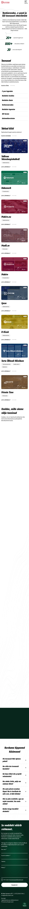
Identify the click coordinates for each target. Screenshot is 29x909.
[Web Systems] (5, 2)
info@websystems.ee (7, 895)
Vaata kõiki (5, 85)
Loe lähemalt (6, 166)
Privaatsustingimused (7, 902)
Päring (3, 867)
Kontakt (3, 898)
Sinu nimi (4, 849)
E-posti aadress (5, 855)
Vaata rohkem (6, 135)
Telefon (3, 861)
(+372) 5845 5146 (19, 893)
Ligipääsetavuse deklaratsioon (10, 900)
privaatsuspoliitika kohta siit (16, 879)
